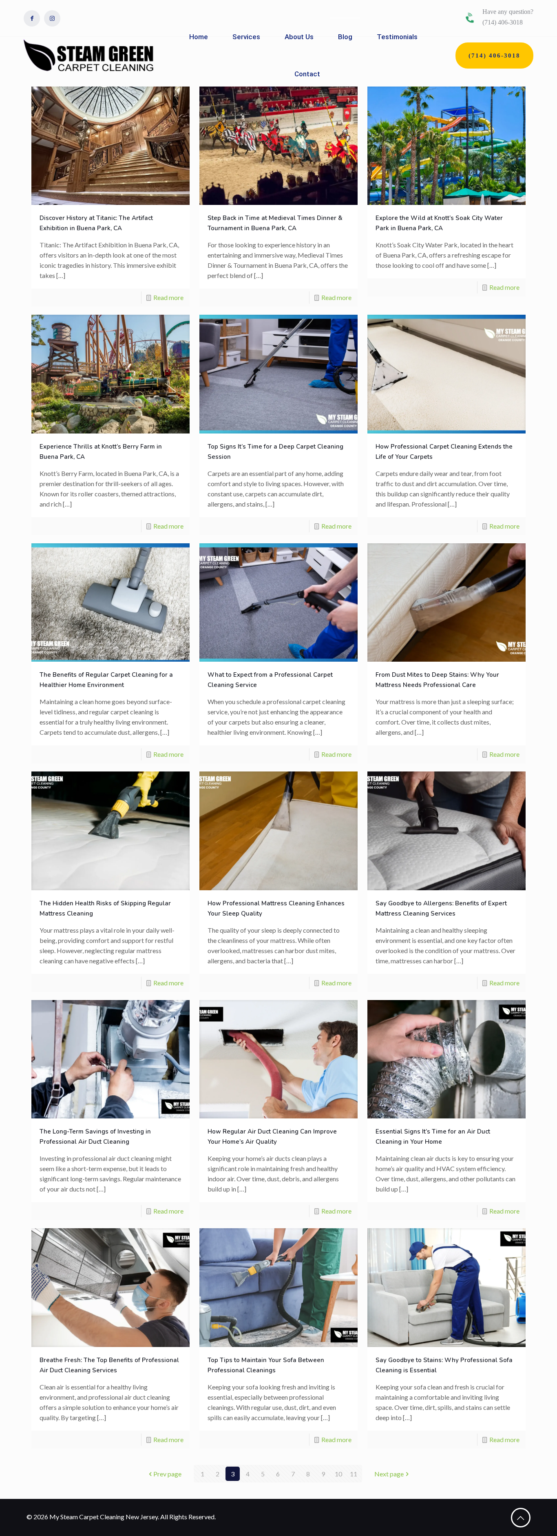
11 (353, 1474)
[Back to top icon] (520, 1517)
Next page (389, 1474)
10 (338, 1474)
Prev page (167, 1474)
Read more (168, 297)
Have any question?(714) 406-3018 (507, 17)
